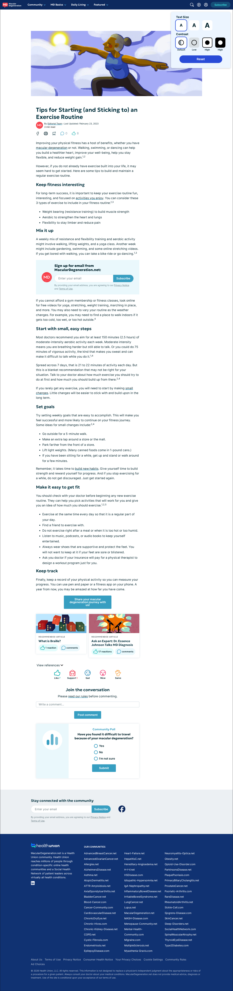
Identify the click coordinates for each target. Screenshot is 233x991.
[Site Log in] (205, 4)
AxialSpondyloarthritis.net (99, 891)
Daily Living (78, 4)
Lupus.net (130, 907)
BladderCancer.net (95, 896)
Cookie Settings (153, 959)
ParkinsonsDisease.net (178, 869)
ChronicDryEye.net (95, 918)
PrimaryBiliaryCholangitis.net (182, 880)
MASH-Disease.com (136, 918)
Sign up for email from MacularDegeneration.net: (77, 268)
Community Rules (175, 959)
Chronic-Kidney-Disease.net (101, 929)
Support (72, 674)
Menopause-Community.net (140, 923)
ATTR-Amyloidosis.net (97, 885)
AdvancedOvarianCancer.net (101, 858)
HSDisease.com (133, 875)
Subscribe (123, 278)
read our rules (78, 696)
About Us (36, 959)
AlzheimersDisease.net (97, 869)
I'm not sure (107, 758)
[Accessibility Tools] (198, 4)
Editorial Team (55, 123)
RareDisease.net (174, 896)
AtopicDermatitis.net (96, 880)
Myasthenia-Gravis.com (138, 950)
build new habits (86, 468)
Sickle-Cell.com (174, 907)
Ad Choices (38, 964)
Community (35, 4)
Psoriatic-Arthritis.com (178, 891)
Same (116, 674)
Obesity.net (171, 858)
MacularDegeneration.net (139, 913)
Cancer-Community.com (98, 907)
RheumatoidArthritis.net (179, 902)
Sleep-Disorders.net (176, 923)
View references (49, 665)
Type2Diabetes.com (177, 945)
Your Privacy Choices (128, 959)
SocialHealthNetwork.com (180, 929)
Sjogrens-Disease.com (178, 913)
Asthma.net (90, 875)
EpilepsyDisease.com (96, 950)
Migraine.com (132, 939)
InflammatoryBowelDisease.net (142, 891)
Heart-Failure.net (134, 853)
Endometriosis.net (95, 945)
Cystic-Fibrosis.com (96, 939)
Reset (201, 59)
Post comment (88, 714)
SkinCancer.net (174, 918)
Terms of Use (66, 288)
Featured (99, 4)
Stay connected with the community (62, 800)
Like (55, 674)
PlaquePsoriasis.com (177, 875)
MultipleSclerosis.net (136, 945)
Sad (85, 674)
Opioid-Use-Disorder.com (180, 864)
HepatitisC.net (132, 858)
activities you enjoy (89, 198)
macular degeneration (51, 148)
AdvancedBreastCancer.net (100, 853)
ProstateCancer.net (176, 885)
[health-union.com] (45, 846)
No (101, 752)
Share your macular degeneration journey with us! (88, 602)
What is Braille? (50, 641)
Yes (101, 746)
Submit (104, 768)
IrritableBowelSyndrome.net (140, 896)
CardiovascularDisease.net (100, 913)
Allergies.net (91, 864)
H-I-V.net (129, 869)
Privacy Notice (121, 285)
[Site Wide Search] (191, 4)
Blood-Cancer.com (95, 902)
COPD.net (90, 934)
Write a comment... (51, 704)
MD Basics (57, 4)
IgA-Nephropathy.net (136, 885)
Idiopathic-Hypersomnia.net (141, 880)
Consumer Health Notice (98, 959)
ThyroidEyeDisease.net (178, 939)
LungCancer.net (133, 902)
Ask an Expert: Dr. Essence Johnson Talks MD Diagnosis (112, 643)
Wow (101, 674)
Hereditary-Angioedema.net (141, 864)
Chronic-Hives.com (95, 923)
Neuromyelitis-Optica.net (180, 853)
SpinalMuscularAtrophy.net (180, 934)
